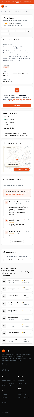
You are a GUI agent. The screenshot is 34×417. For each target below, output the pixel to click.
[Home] (2, 11)
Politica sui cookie (23, 394)
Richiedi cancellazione (8, 385)
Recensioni (5, 31)
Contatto (4, 397)
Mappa (28, 31)
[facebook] (6, 370)
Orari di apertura (21, 31)
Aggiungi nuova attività (8, 383)
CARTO (14, 147)
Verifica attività (22, 383)
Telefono (12, 31)
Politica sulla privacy (23, 397)
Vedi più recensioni (17, 241)
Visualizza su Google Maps (18, 259)
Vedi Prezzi (17, 105)
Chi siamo (4, 394)
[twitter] (3, 370)
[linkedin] (9, 370)
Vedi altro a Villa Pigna (24, 272)
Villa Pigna (18, 11)
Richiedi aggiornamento (8, 380)
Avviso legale (21, 392)
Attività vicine (5, 34)
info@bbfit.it (7, 364)
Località (4, 400)
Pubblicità (21, 380)
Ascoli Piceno (9, 11)
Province (4, 402)
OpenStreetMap (8, 147)
